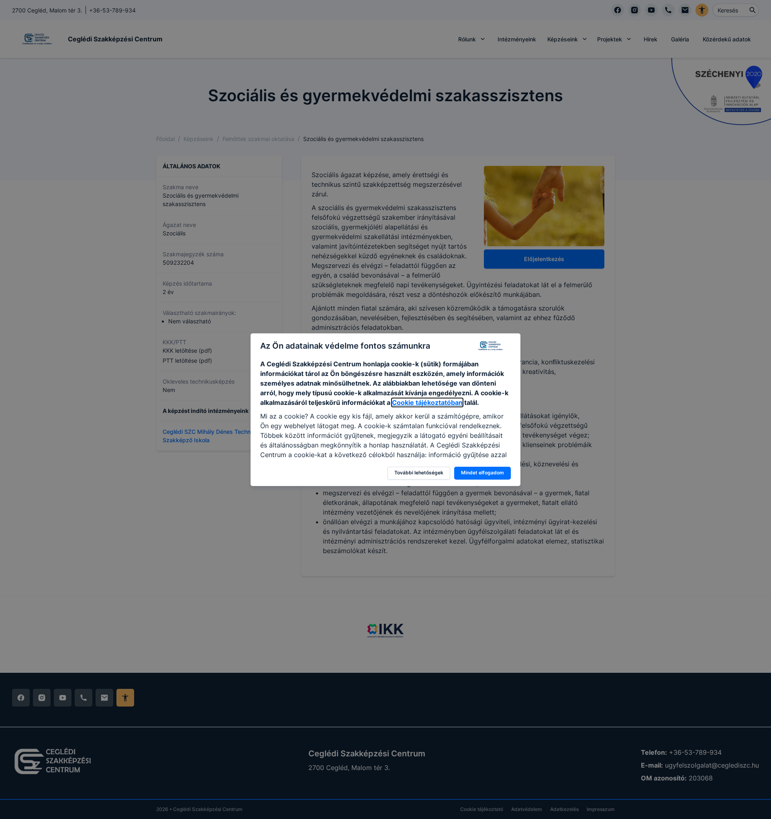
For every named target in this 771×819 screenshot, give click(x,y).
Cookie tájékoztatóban (427, 402)
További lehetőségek (418, 473)
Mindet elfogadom (482, 473)
